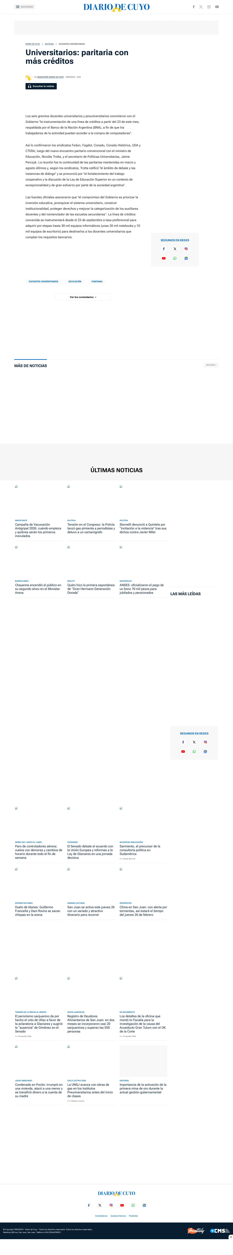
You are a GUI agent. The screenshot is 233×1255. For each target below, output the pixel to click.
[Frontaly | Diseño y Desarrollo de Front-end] (196, 1231)
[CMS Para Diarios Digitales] (220, 1231)
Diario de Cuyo (33, 44)
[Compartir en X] (208, 29)
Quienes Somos (118, 1216)
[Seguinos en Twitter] (175, 249)
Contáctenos (101, 1216)
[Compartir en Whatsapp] (208, 39)
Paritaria (96, 281)
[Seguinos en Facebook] (193, 6)
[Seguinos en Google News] (186, 258)
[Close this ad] (231, 1237)
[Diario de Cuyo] (116, 7)
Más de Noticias (30, 366)
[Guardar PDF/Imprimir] (208, 59)
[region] (116, 28)
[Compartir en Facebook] (208, 19)
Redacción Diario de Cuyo (50, 77)
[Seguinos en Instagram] (208, 6)
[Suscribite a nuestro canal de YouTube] (217, 7)
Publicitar (133, 1216)
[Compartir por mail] (208, 49)
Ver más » (211, 365)
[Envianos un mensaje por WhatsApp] (175, 258)
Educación (74, 281)
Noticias (49, 44)
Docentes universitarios (72, 44)
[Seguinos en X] (201, 6)
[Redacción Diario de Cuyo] (29, 77)
